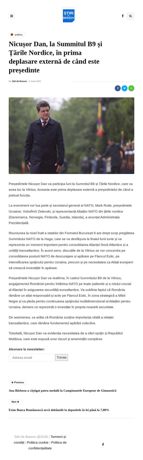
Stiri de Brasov (19, 81)
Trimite (62, 357)
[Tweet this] (124, 88)
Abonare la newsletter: (27, 349)
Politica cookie (37, 442)
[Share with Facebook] (118, 88)
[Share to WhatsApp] (131, 88)
